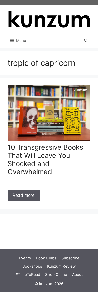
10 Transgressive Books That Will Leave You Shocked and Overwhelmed (45, 159)
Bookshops (32, 266)
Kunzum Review (61, 266)
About (77, 274)
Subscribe (70, 258)
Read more (24, 195)
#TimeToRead (28, 274)
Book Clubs (46, 258)
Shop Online (56, 274)
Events (25, 258)
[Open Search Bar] (86, 40)
